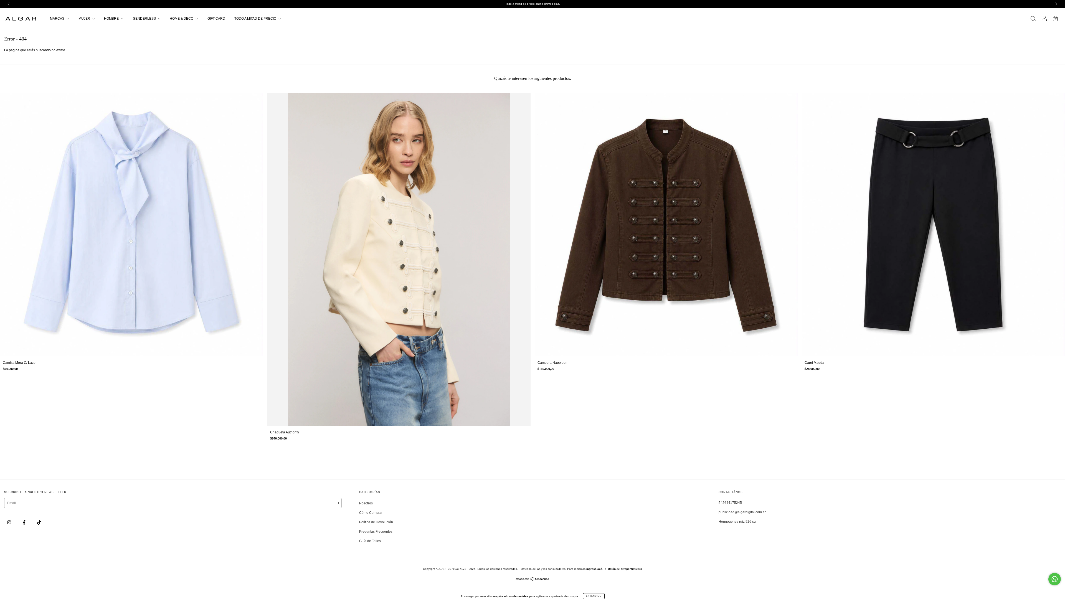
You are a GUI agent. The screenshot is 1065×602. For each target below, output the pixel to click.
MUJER (84, 19)
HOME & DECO (182, 19)
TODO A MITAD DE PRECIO (255, 19)
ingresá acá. (594, 568)
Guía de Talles (370, 541)
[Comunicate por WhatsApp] (1054, 579)
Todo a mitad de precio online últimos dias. (532, 3)
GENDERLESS (145, 19)
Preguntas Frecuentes (375, 532)
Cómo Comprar (370, 513)
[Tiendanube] (532, 580)
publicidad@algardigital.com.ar (742, 512)
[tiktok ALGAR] (39, 522)
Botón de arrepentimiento (625, 568)
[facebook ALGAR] (24, 522)
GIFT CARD (216, 19)
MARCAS (57, 19)
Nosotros (366, 503)
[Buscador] (1033, 19)
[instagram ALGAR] (9, 522)
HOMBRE (112, 19)
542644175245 (730, 503)
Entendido (594, 596)
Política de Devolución (376, 522)
